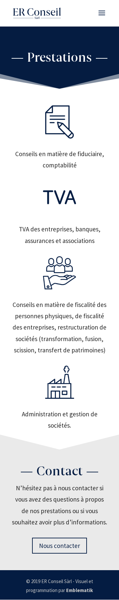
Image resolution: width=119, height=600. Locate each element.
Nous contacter (59, 546)
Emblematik (79, 590)
